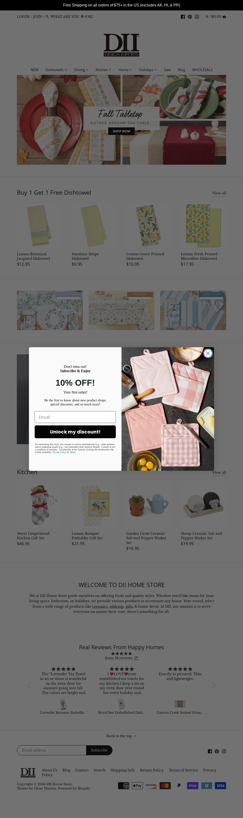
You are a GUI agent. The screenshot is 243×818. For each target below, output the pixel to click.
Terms (72, 452)
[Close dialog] (208, 353)
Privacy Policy (59, 452)
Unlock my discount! (75, 431)
